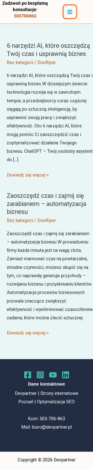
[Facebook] (28, 375)
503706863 (25, 16)
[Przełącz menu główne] (70, 11)
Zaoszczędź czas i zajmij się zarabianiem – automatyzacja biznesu (46, 203)
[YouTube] (53, 375)
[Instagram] (40, 375)
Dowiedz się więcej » (28, 175)
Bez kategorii (20, 62)
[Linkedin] (66, 375)
